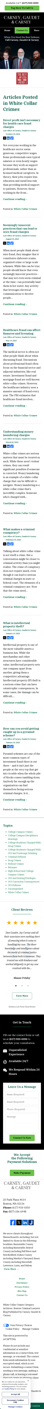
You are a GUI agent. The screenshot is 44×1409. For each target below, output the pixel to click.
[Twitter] (19, 1223)
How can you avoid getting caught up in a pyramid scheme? (21, 732)
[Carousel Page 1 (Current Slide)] (16, 986)
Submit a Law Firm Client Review (22, 1007)
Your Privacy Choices (21, 1325)
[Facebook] (13, 1223)
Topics (8, 825)
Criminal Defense (17, 856)
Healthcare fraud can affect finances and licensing (21, 331)
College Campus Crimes (20, 831)
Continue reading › (14, 199)
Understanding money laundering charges (18, 433)
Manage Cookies (30, 1329)
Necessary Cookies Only (15, 1401)
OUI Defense (14, 885)
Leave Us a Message (22, 1087)
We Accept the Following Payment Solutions (22, 1158)
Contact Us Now (22, 1137)
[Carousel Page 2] (22, 986)
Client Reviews (22, 910)
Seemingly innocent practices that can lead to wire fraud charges (20, 228)
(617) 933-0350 (21, 1207)
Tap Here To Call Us (22, 8)
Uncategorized (15, 888)
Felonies (12, 867)
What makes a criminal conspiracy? (19, 531)
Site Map (22, 1291)
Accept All (15, 1394)
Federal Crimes (16, 863)
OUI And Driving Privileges (22, 878)
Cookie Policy (12, 1329)
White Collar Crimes (25, 209)
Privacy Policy (22, 1287)
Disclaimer (22, 1283)
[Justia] (31, 1223)
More (36, 30)
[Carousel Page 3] (28, 986)
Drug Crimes (14, 860)
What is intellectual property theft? (16, 624)
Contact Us (22, 30)
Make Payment (22, 1172)
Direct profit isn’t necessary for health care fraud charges (21, 123)
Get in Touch (22, 1022)
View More (22, 995)
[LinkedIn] (25, 1223)
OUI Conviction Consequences (23, 881)
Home (7, 30)
